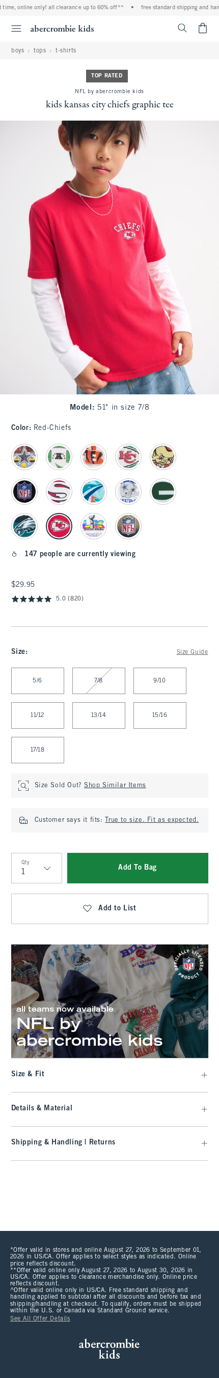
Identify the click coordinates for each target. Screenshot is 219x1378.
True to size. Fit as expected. (152, 820)
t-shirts (66, 51)
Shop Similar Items (115, 786)
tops (40, 51)
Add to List (117, 908)
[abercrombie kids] (62, 28)
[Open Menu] (12, 28)
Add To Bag (137, 868)
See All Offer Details (40, 1319)
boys (17, 51)
